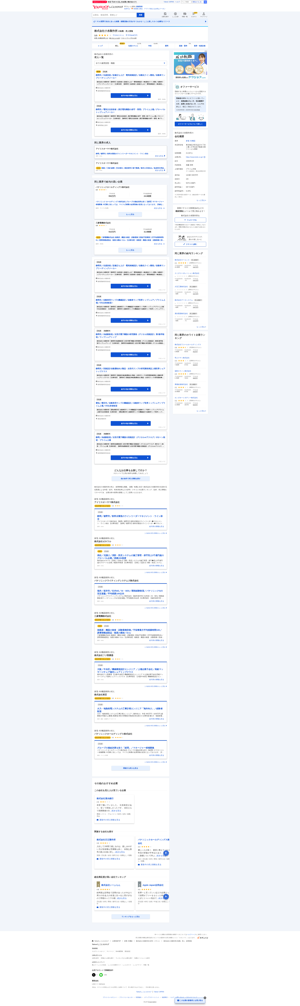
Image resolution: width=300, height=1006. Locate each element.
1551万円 (195, 280)
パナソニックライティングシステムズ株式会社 (116, 580)
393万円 (195, 365)
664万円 (195, 404)
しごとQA (175, 16)
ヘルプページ (191, 934)
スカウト (194, 16)
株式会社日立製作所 (106, 839)
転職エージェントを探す (142, 958)
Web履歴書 (119, 951)
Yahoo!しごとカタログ (101, 941)
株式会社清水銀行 (105, 798)
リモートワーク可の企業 (129, 38)
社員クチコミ (134, 45)
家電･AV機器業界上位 (101, 38)
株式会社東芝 (100, 694)
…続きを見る (115, 811)
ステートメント (151, 997)
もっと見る (201, 200)
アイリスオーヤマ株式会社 (107, 502)
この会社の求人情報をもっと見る (154, 533)
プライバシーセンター (126, 997)
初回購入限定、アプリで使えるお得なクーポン (149, 9)
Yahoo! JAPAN (169, 2)
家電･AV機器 (190, 141)
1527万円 (195, 294)
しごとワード (137, 965)
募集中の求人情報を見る (109, 820)
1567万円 (195, 267)
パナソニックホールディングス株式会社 (113, 734)
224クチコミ (119, 35)
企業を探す (165, 16)
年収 (153, 45)
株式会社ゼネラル (102, 541)
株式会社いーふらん (110, 885)
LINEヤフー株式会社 (98, 984)
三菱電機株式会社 (102, 616)
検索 (205, 2)
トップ (100, 46)
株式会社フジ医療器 (103, 655)
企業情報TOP (116, 941)
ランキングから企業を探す (124, 958)
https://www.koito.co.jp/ (194, 157)
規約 (138, 997)
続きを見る (158, 208)
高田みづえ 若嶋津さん (198, 2)
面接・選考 (185, 45)
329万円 (195, 391)
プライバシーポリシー (110, 997)
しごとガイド (127, 965)
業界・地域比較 (200, 46)
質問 (166, 46)
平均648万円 (132, 35)
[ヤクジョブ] (190, 79)
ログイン (127, 9)
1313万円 (195, 320)
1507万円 (195, 307)
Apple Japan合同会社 (153, 885)
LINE (105, 975)
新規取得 (139, 6)
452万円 (195, 351)
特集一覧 (185, 16)
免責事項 (164, 997)
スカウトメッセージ (98, 951)
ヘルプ (177, 2)
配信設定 (127, 951)
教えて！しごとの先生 (99, 965)
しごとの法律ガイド (114, 965)
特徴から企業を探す (107, 958)
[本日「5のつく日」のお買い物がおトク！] (120, 2)
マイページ (203, 16)
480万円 (195, 378)
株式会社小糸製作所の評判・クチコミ (148, 941)
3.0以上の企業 (115, 38)
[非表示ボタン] (205, 998)
